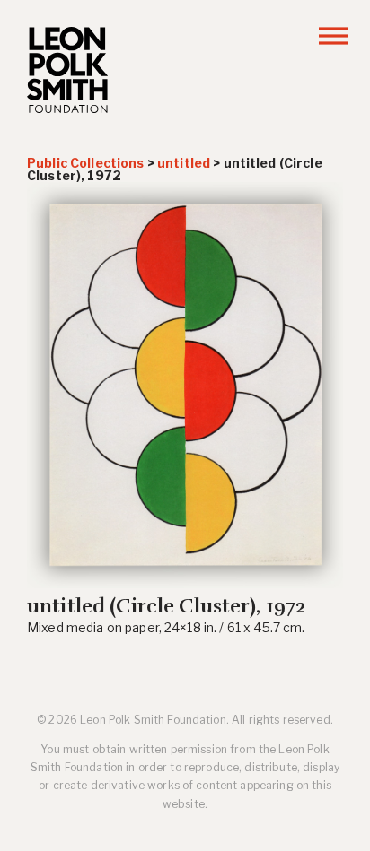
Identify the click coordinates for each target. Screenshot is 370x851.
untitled (183, 162)
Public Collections (86, 162)
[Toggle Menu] (333, 35)
